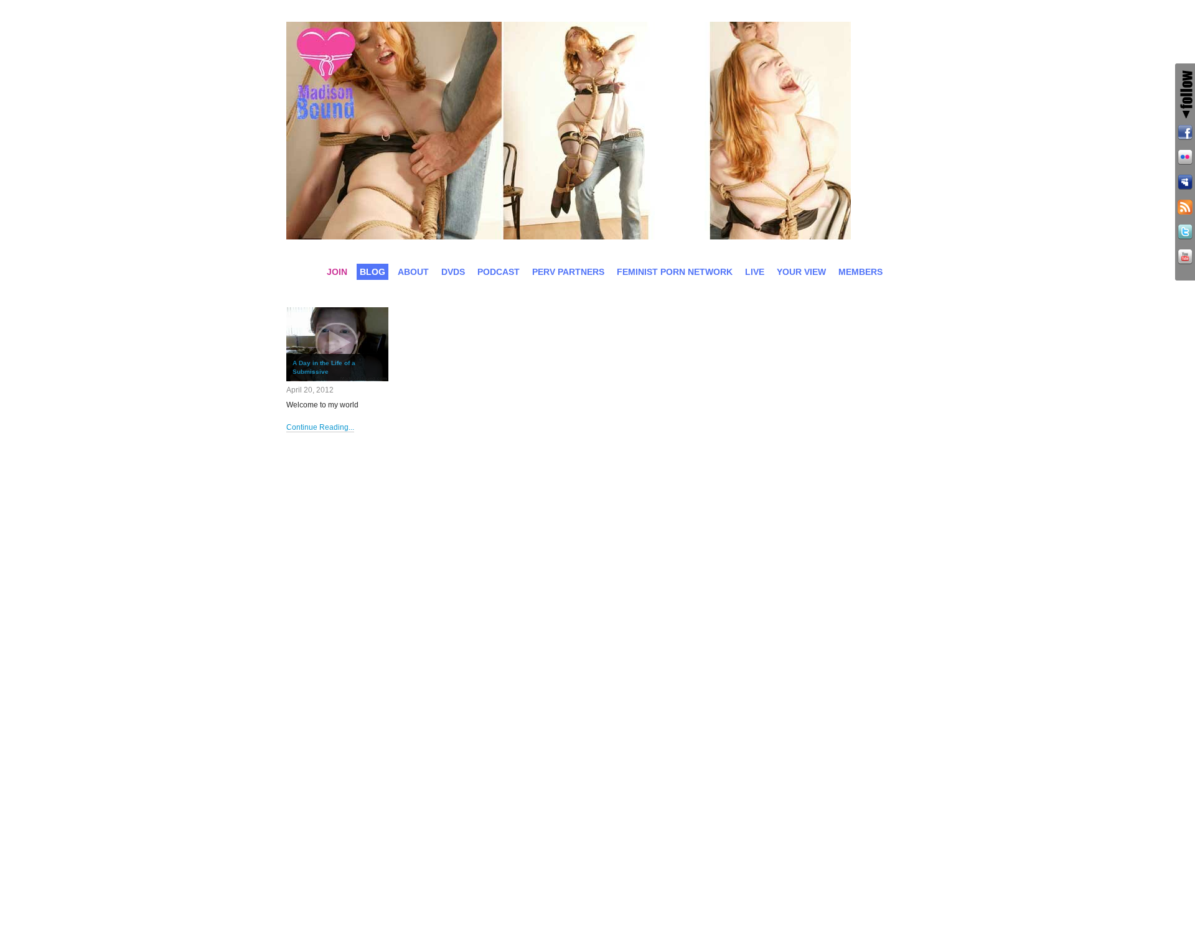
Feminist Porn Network (675, 272)
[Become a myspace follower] (1185, 184)
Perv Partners (568, 272)
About (413, 272)
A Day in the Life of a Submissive (324, 367)
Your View (801, 272)
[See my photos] (1185, 159)
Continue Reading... (320, 427)
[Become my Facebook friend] (1185, 134)
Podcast (498, 272)
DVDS (453, 272)
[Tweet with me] (1185, 234)
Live (754, 272)
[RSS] (1185, 209)
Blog (372, 272)
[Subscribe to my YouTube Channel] (1185, 258)
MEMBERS (860, 272)
